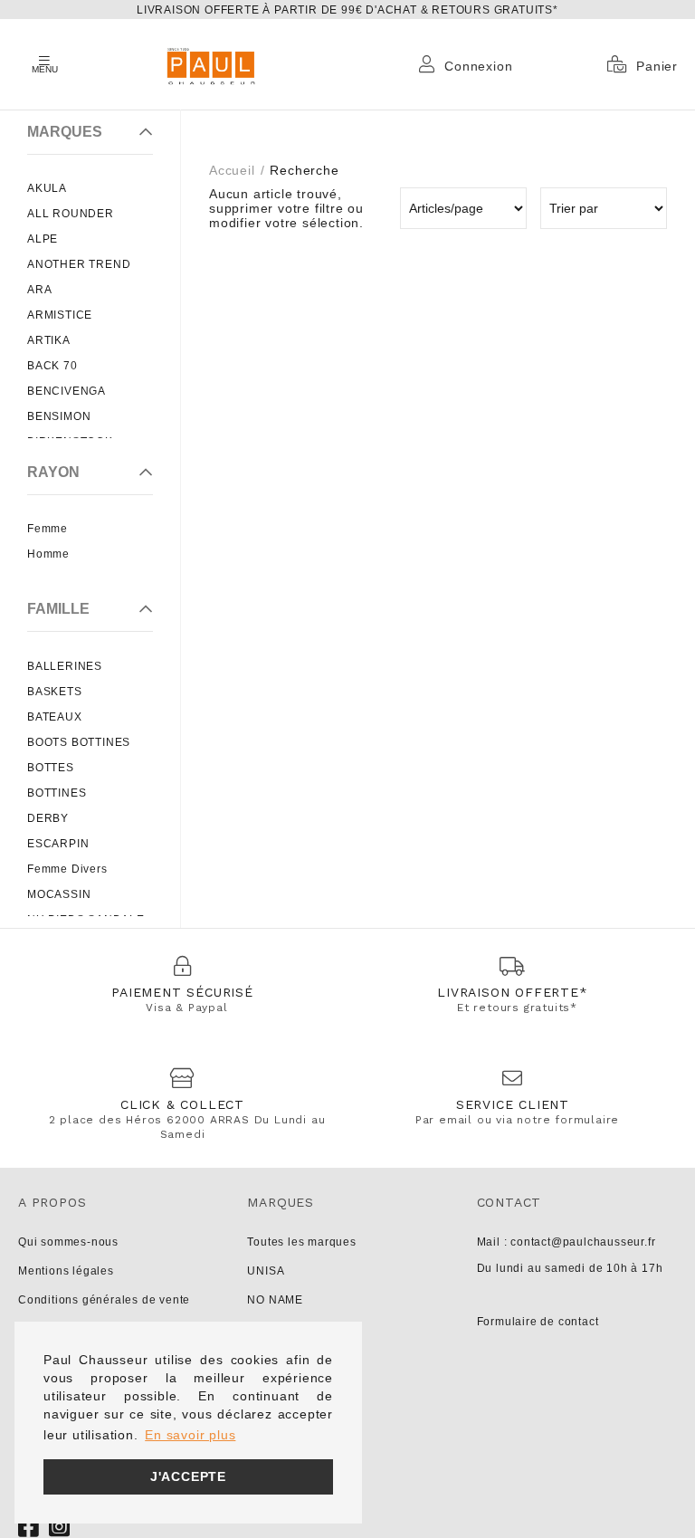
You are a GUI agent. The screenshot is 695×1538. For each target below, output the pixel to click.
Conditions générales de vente (104, 1300)
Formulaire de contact (538, 1321)
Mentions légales (66, 1271)
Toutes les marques (301, 1242)
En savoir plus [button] (190, 1435)
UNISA (265, 1271)
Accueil (232, 170)
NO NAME (275, 1300)
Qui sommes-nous (68, 1242)
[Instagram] (60, 1526)
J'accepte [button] (188, 1476)
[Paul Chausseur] (210, 64)
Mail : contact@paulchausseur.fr (566, 1242)
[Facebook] (29, 1526)
